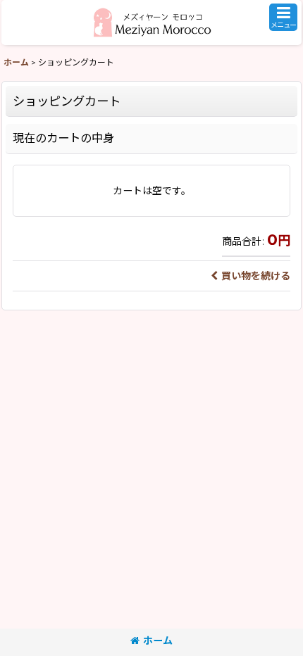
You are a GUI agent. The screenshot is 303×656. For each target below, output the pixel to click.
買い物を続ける (255, 276)
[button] (283, 17)
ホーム (158, 640)
